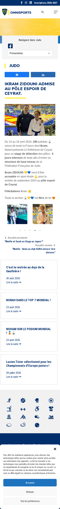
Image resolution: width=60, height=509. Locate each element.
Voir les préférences (30, 501)
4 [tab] (35, 230)
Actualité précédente (17, 237)
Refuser (30, 491)
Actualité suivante (43, 245)
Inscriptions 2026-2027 (45, 3)
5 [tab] (40, 230)
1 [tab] (20, 230)
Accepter (30, 482)
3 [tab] (30, 230)
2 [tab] (25, 230)
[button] (55, 448)
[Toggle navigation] (56, 12)
